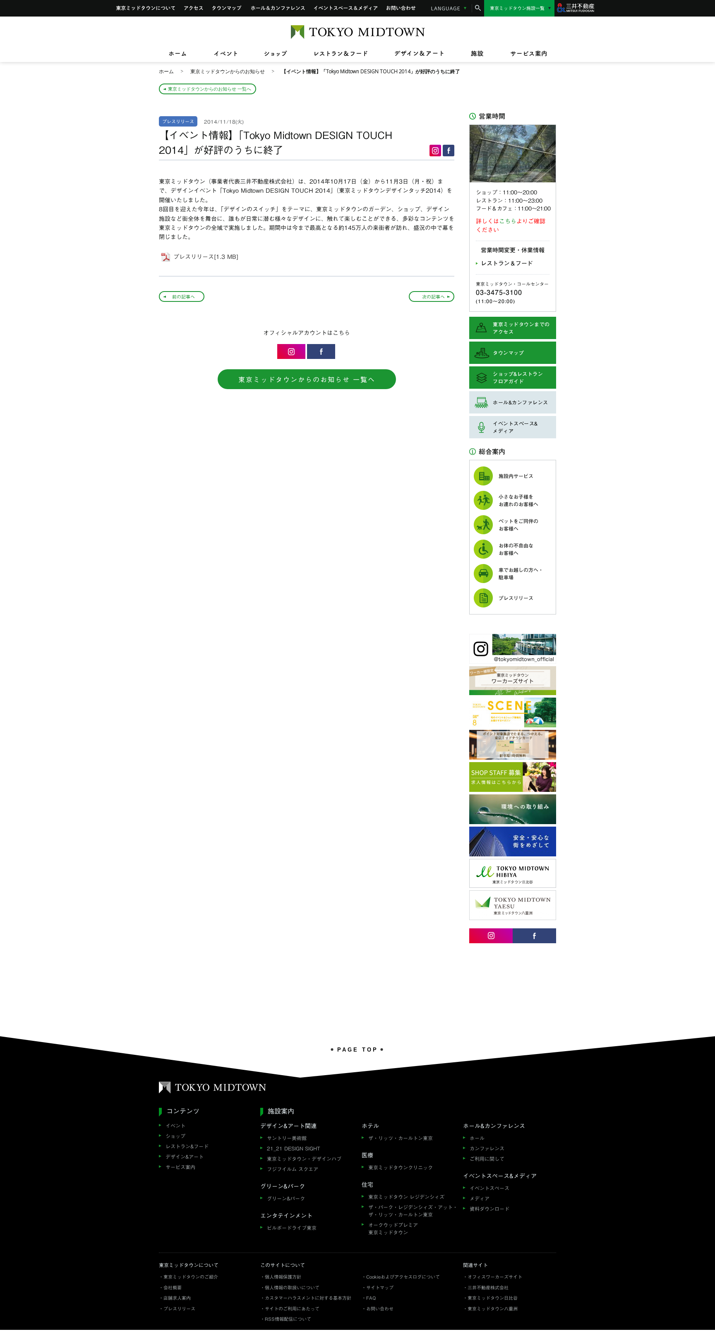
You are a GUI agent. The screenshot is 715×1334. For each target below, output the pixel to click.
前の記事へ (183, 296)
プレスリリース (516, 597)
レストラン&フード (187, 1146)
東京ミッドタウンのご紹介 (190, 1276)
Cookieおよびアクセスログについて (403, 1276)
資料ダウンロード (489, 1208)
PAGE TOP (357, 1049)
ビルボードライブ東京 (292, 1227)
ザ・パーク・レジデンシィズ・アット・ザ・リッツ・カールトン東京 (413, 1211)
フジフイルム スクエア (292, 1169)
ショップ (175, 1135)
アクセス (193, 8)
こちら (507, 221)
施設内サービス (516, 475)
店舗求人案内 (177, 1298)
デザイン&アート (185, 1156)
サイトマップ (379, 1287)
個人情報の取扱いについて (292, 1287)
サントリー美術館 (287, 1138)
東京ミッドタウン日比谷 (493, 1298)
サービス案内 (180, 1166)
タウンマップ (227, 8)
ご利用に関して (487, 1158)
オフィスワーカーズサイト (495, 1276)
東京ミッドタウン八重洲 (493, 1308)
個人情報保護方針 (283, 1276)
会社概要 (172, 1287)
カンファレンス (487, 1148)
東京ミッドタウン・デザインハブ (304, 1158)
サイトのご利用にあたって (292, 1308)
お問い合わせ (401, 8)
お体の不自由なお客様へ (516, 549)
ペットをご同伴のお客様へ (518, 525)
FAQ (371, 1298)
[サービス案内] (522, 53)
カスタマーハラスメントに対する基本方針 (308, 1298)
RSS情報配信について (288, 1319)
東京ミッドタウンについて (145, 8)
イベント (175, 1125)
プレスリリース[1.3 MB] (205, 257)
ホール (477, 1138)
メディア (479, 1198)
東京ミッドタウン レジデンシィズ (406, 1196)
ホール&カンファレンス (278, 8)
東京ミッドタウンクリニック (400, 1167)
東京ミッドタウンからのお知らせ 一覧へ (209, 89)
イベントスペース (489, 1188)
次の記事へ (433, 296)
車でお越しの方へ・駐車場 (521, 573)
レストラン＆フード (507, 263)
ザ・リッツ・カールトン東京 (400, 1138)
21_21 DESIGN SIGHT (293, 1148)
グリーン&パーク (286, 1198)
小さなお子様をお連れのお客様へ (518, 500)
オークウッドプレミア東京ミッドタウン (393, 1228)
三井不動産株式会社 (488, 1287)
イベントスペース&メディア (345, 8)
